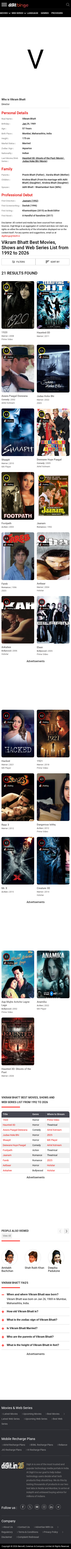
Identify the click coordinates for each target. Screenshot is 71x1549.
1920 (5, 1120)
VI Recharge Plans (36, 1449)
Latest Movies (10, 1414)
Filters (20, 261)
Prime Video (53, 1120)
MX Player (52, 1140)
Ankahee (7, 1170)
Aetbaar (7, 1165)
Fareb (6, 1160)
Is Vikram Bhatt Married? (22, 1328)
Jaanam (7, 1155)
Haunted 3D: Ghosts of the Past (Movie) (43, 158)
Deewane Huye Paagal (14, 1145)
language (32, 13)
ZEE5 (49, 1135)
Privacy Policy (50, 1532)
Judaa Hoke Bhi (11, 1135)
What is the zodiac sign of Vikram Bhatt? (32, 1319)
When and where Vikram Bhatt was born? (32, 1294)
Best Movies (53, 1414)
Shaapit (7, 1140)
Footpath (7, 1150)
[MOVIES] (9, 13)
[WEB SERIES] (25, 13)
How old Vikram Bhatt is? (22, 1311)
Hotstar (51, 1165)
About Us (8, 1527)
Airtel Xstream (54, 1130)
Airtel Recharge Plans (14, 1444)
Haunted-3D (9, 1125)
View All (7, 1235)
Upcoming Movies (32, 1414)
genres (45, 13)
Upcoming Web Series (36, 1419)
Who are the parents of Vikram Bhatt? (30, 1336)
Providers (57, 13)
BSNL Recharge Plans (41, 1444)
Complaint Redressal (28, 1537)
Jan (24, 123)
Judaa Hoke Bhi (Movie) (34, 161)
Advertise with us (44, 1527)
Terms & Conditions (28, 1532)
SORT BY (55, 261)
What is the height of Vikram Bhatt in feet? (33, 1345)
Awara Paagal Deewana (15, 1130)
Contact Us (24, 1527)
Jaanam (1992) (30, 200)
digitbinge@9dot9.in (10, 236)
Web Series (17, 13)
